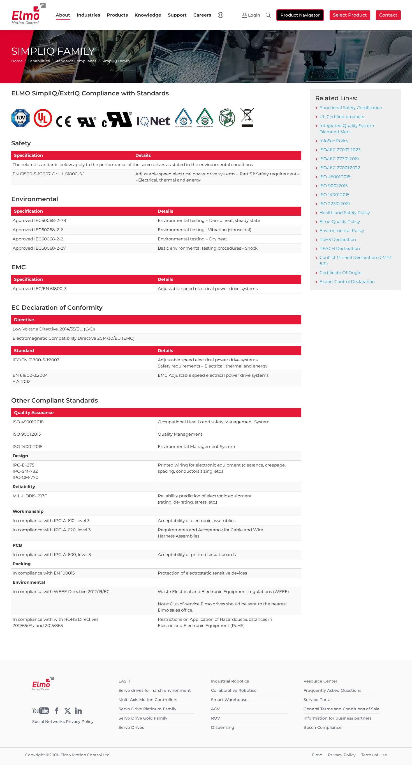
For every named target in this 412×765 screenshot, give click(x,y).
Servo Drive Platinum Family (147, 708)
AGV (215, 708)
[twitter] (67, 712)
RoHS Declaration (338, 239)
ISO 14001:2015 (334, 194)
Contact (388, 15)
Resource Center (320, 681)
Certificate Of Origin (341, 272)
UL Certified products (342, 116)
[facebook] (56, 712)
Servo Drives (131, 727)
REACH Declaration (340, 248)
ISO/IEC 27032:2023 (340, 149)
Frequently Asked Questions (332, 690)
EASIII (124, 681)
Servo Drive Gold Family (143, 718)
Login (254, 15)
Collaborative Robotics (233, 690)
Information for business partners (338, 718)
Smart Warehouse (229, 699)
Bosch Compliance (323, 727)
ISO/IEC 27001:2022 (340, 167)
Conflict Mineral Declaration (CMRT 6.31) (356, 260)
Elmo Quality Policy (340, 221)
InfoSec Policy (334, 140)
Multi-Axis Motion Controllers (148, 699)
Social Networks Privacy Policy (63, 721)
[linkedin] (78, 712)
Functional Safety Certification (351, 107)
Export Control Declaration (347, 281)
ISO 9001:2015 (334, 185)
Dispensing (222, 727)
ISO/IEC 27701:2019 (339, 158)
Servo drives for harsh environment (155, 690)
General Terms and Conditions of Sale (341, 708)
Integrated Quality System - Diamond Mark (348, 128)
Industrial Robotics (230, 681)
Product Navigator (300, 15)
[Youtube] (40, 712)
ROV (215, 718)
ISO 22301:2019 (335, 203)
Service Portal (318, 699)
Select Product (350, 15)
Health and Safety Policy (345, 212)
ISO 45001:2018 (335, 176)
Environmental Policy (342, 230)
